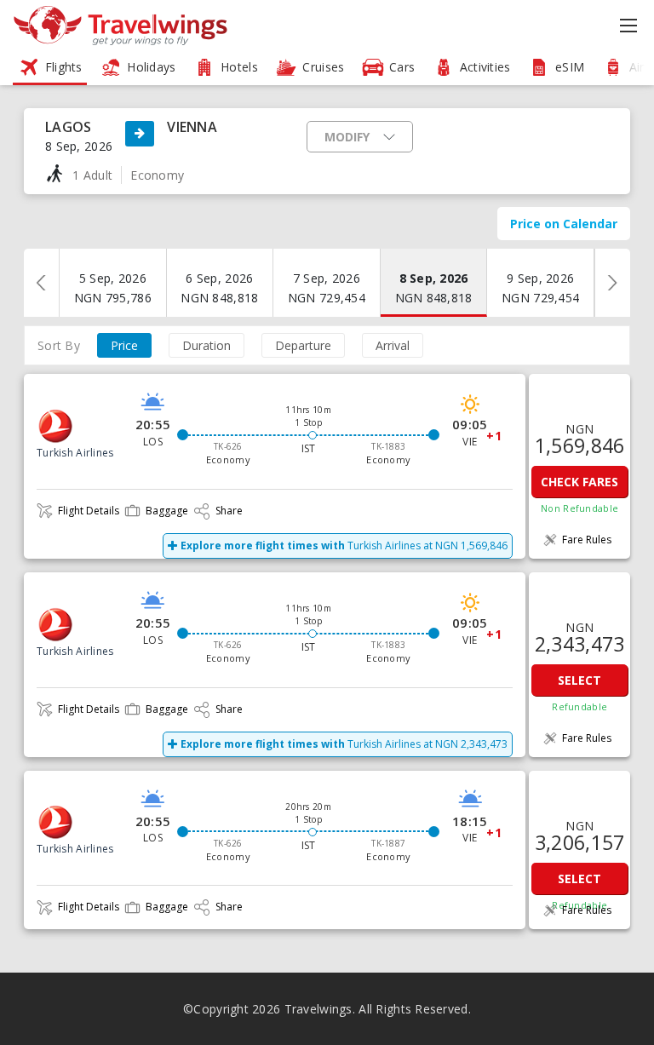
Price (124, 345)
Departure (303, 345)
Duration (206, 345)
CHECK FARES (579, 482)
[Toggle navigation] (630, 25)
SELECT (579, 680)
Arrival (393, 345)
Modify (347, 137)
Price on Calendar (563, 223)
